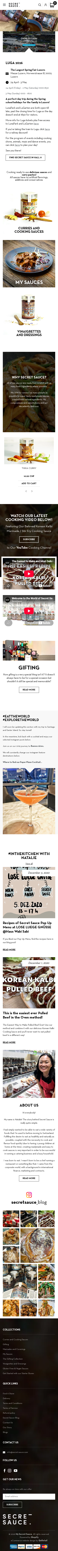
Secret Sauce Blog (11, 1418)
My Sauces (7, 1354)
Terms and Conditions (12, 1403)
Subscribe (12, 1505)
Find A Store (8, 1394)
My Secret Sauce (24, 1534)
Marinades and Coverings (14, 1349)
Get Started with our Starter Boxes (18, 1373)
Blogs (5, 1432)
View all (29, 864)
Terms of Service (10, 1408)
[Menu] (4, 5)
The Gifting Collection (13, 1359)
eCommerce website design (23, 1541)
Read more (9, 950)
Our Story (7, 1428)
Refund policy (9, 1413)
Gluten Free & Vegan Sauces (15, 1369)
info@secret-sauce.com (17, 1452)
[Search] (39, 5)
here (36, 124)
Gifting (6, 1344)
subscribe (29, 539)
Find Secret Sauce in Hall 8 (25, 158)
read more (29, 690)
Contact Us (8, 1423)
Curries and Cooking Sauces (15, 1340)
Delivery (6, 1398)
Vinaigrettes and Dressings (14, 1364)
